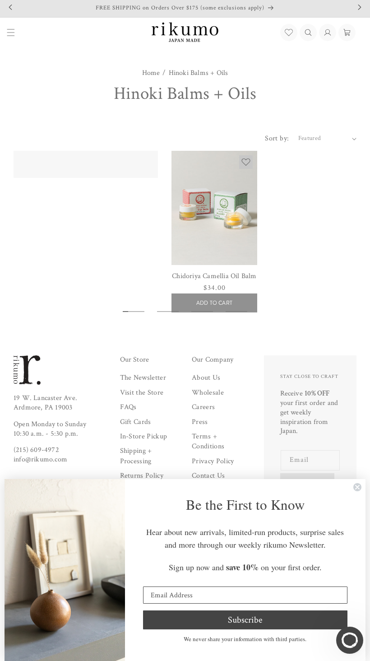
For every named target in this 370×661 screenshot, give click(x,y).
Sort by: (277, 138)
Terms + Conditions (208, 441)
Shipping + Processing (136, 455)
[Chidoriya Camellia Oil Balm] (214, 208)
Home (151, 73)
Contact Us (208, 475)
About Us (206, 377)
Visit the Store (142, 392)
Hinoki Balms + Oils (198, 73)
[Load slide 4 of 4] (236, 311)
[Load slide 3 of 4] (202, 311)
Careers (203, 407)
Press (200, 422)
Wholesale (208, 392)
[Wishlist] (288, 32)
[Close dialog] (357, 487)
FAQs (128, 407)
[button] (308, 32)
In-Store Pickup (143, 436)
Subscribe (245, 620)
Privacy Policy (213, 461)
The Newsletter (143, 377)
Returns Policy (141, 475)
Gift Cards (135, 422)
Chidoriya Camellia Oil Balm (214, 276)
